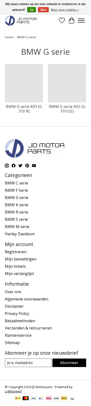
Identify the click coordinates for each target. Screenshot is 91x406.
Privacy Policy (17, 313)
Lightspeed (13, 391)
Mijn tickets (15, 266)
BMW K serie (16, 204)
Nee (43, 10)
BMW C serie (16, 183)
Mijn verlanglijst (19, 273)
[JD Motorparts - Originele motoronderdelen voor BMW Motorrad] (21, 20)
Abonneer (69, 362)
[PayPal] (64, 398)
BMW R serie (16, 212)
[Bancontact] (41, 398)
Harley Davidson (20, 234)
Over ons (13, 291)
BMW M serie (17, 226)
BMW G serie (16, 197)
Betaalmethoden (20, 320)
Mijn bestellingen (20, 259)
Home (9, 37)
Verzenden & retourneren (28, 328)
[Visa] (33, 398)
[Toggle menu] (81, 20)
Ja (31, 10)
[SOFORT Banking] (49, 398)
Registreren (15, 251)
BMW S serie (16, 219)
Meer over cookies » (65, 10)
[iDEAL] (18, 398)
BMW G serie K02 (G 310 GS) (67, 109)
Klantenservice (18, 335)
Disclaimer (14, 306)
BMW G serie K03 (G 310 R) (24, 109)
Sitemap (12, 342)
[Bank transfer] (56, 398)
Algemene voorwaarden (26, 299)
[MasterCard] (26, 398)
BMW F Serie (16, 190)
